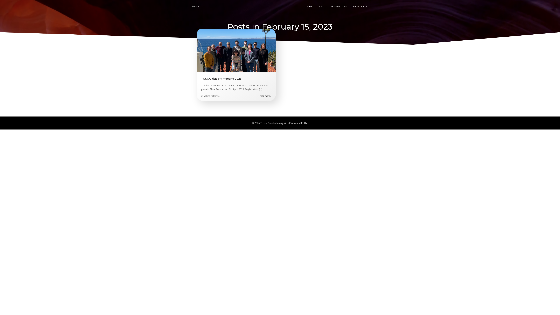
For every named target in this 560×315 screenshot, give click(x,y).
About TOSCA (315, 6)
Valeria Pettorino (212, 95)
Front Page (360, 6)
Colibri (304, 123)
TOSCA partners (338, 6)
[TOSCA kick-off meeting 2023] (236, 50)
